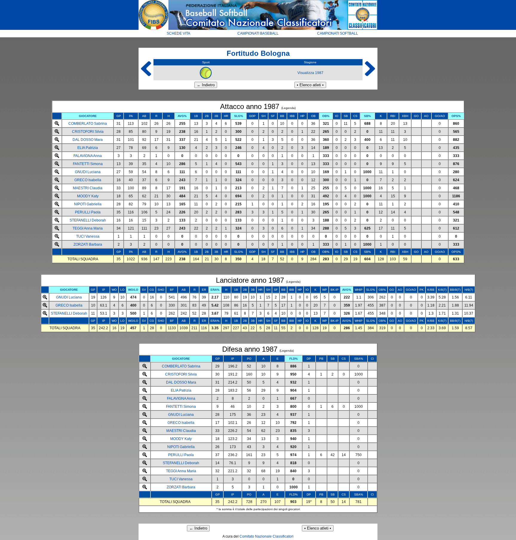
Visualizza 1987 (310, 73)
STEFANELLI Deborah (88, 220)
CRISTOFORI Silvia (88, 132)
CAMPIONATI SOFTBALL (337, 33)
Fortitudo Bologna (258, 53)
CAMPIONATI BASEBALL (258, 33)
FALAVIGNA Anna (87, 156)
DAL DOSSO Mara (88, 140)
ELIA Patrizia (87, 148)
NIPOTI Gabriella (88, 204)
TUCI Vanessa (87, 236)
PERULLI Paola (88, 212)
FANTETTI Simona (88, 164)
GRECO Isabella (87, 180)
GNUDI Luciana (88, 172)
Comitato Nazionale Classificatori (266, 536)
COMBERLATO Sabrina (87, 123)
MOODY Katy (88, 196)
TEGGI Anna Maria (88, 228)
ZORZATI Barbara (87, 244)
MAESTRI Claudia (87, 188)
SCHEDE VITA (178, 33)
